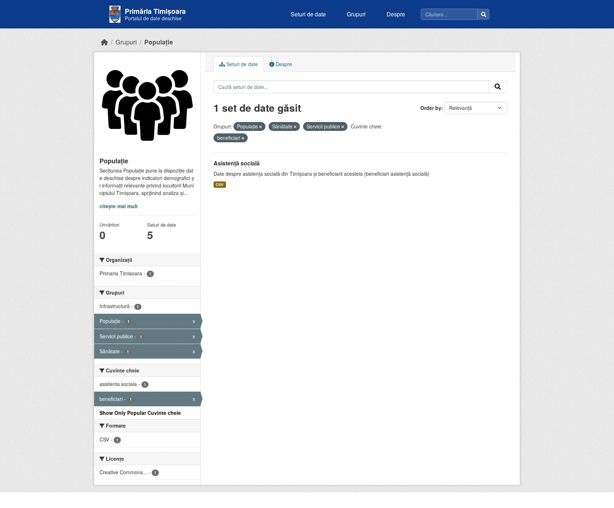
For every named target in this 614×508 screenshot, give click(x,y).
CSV (219, 184)
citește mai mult (118, 206)
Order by (430, 107)
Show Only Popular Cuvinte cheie (140, 412)
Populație (158, 41)
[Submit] (498, 86)
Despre (396, 14)
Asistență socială (237, 163)
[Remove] (260, 126)
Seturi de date (308, 14)
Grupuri (356, 14)
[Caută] (484, 14)
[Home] (104, 41)
